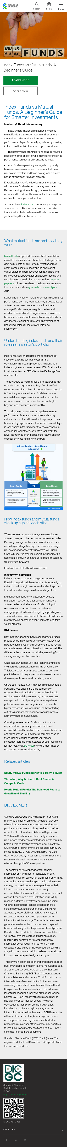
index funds (27, 204)
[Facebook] (6, 1140)
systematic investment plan (42, 287)
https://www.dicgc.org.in (15, 1094)
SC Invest (29, 746)
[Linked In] (16, 1140)
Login (49, 8)
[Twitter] (25, 1140)
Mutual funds (11, 256)
